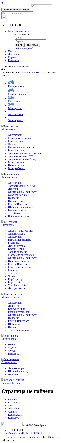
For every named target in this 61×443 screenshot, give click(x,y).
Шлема (12, 344)
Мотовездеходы (17, 94)
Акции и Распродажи (20, 230)
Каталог (12, 402)
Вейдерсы (14, 353)
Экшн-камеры (16, 368)
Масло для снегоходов (21, 254)
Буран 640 (14, 282)
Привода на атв (17, 201)
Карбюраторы (16, 150)
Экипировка (15, 120)
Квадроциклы (16, 86)
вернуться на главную (27, 72)
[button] (18, 31)
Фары (11, 144)
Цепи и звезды (16, 165)
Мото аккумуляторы (20, 137)
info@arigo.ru (12, 433)
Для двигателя (16, 288)
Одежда (12, 347)
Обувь (11, 350)
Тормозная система (19, 330)
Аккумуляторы (16, 233)
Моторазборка (16, 168)
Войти (19, 45)
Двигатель (14, 305)
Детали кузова (16, 245)
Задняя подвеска (17, 251)
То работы (14, 213)
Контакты (13, 60)
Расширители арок (19, 311)
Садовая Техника (11, 382)
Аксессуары (15, 134)
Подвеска (13, 197)
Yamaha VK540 (17, 285)
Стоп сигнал (15, 141)
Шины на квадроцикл (21, 207)
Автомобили (15, 114)
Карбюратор (15, 279)
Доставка (13, 54)
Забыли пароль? (24, 48)
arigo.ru (42, 425)
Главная (12, 399)
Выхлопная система (19, 239)
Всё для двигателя (18, 216)
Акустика (13, 374)
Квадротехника (17, 210)
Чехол (11, 276)
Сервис (12, 57)
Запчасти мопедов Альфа (22, 159)
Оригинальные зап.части (22, 147)
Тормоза (13, 273)
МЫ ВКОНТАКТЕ (32, 433)
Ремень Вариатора (18, 204)
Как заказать (15, 414)
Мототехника (16, 162)
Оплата (12, 51)
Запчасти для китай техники (24, 153)
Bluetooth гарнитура (19, 371)
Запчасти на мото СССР (22, 156)
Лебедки (13, 188)
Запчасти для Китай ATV (22, 185)
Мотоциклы (15, 108)
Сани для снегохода (19, 267)
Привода (13, 327)
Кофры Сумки (16, 248)
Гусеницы (14, 242)
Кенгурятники (16, 308)
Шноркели (14, 324)
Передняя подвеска (19, 260)
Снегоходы (14, 101)
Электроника (9, 362)
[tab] (30, 128)
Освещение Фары (18, 194)
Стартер (12, 270)
